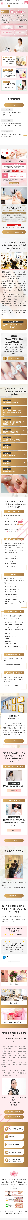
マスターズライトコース (13, 524)
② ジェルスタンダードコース (12, 558)
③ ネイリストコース (10, 561)
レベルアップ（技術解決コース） (13, 646)
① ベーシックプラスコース (11, 556)
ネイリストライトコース (13, 522)
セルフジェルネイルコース (11, 685)
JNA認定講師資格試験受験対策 (12, 664)
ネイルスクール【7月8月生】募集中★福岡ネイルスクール (11, 114)
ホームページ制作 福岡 (24, 1218)
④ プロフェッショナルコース (12, 563)
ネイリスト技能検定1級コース (12, 592)
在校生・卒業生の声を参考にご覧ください (13, 324)
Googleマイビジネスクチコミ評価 (14, 929)
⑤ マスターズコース (10, 566)
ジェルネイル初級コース (11, 594)
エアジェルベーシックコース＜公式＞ (14, 624)
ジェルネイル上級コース (11, 599)
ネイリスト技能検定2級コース (12, 589)
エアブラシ (7, 633)
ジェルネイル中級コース (11, 597)
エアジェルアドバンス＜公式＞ (12, 627)
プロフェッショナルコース (11, 527)
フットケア (7, 638)
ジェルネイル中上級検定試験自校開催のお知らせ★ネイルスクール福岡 (11, 124)
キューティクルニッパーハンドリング (14, 622)
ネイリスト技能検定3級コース (12, 587)
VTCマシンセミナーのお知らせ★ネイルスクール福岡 (11, 135)
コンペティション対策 (10, 643)
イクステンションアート (11, 641)
